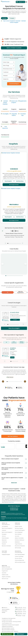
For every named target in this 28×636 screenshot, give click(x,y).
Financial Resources (19, 560)
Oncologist (4, 552)
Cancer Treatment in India (7, 623)
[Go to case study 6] (11, 275)
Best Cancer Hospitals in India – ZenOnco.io (10, 631)
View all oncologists (14, 328)
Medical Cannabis (6, 567)
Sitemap (3, 612)
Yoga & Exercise (18, 543)
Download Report (14, 83)
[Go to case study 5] (10, 275)
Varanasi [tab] (4, 18)
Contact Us (4, 542)
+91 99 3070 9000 (14, 509)
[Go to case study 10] (16, 275)
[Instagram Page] (20, 611)
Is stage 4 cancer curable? (7, 620)
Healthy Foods (5, 574)
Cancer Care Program (20, 530)
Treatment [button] (5, 72)
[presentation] (5, 243)
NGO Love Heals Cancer (20, 562)
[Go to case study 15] (22, 275)
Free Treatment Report (20, 554)
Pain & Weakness (18, 532)
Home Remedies (18, 552)
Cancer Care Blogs (19, 556)
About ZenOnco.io (6, 524)
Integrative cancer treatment (7, 626)
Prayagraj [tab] (12, 18)
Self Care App (18, 547)
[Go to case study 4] (9, 275)
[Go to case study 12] (18, 275)
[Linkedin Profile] (20, 613)
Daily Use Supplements (7, 568)
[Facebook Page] (20, 607)
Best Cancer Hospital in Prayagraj (8, 629)
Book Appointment (14, 184)
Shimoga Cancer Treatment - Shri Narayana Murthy (11, 621)
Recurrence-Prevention (20, 545)
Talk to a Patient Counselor (14, 48)
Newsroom (4, 540)
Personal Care (5, 578)
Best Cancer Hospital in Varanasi (8, 628)
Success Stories (18, 558)
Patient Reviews (5, 538)
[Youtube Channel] (20, 609)
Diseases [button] (5, 75)
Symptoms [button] (5, 79)
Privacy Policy (4, 610)
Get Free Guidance (13, 436)
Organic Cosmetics (6, 576)
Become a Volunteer (6, 545)
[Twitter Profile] (20, 615)
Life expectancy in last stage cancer (8, 618)
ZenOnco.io (4, 607)
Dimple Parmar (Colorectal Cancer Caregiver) (10, 624)
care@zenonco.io (14, 508)
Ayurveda (17, 536)
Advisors (4, 536)
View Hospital (8, 181)
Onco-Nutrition (18, 534)
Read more (14, 482)
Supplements (5, 570)
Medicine (4, 565)
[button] (8, 243)
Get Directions (20, 181)
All (7, 292)
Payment (4, 543)
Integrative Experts (6, 554)
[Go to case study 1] (5, 275)
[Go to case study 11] (17, 275)
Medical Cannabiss (19, 538)
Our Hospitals (5, 526)
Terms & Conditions (5, 609)
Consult (15, 319)
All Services (17, 524)
